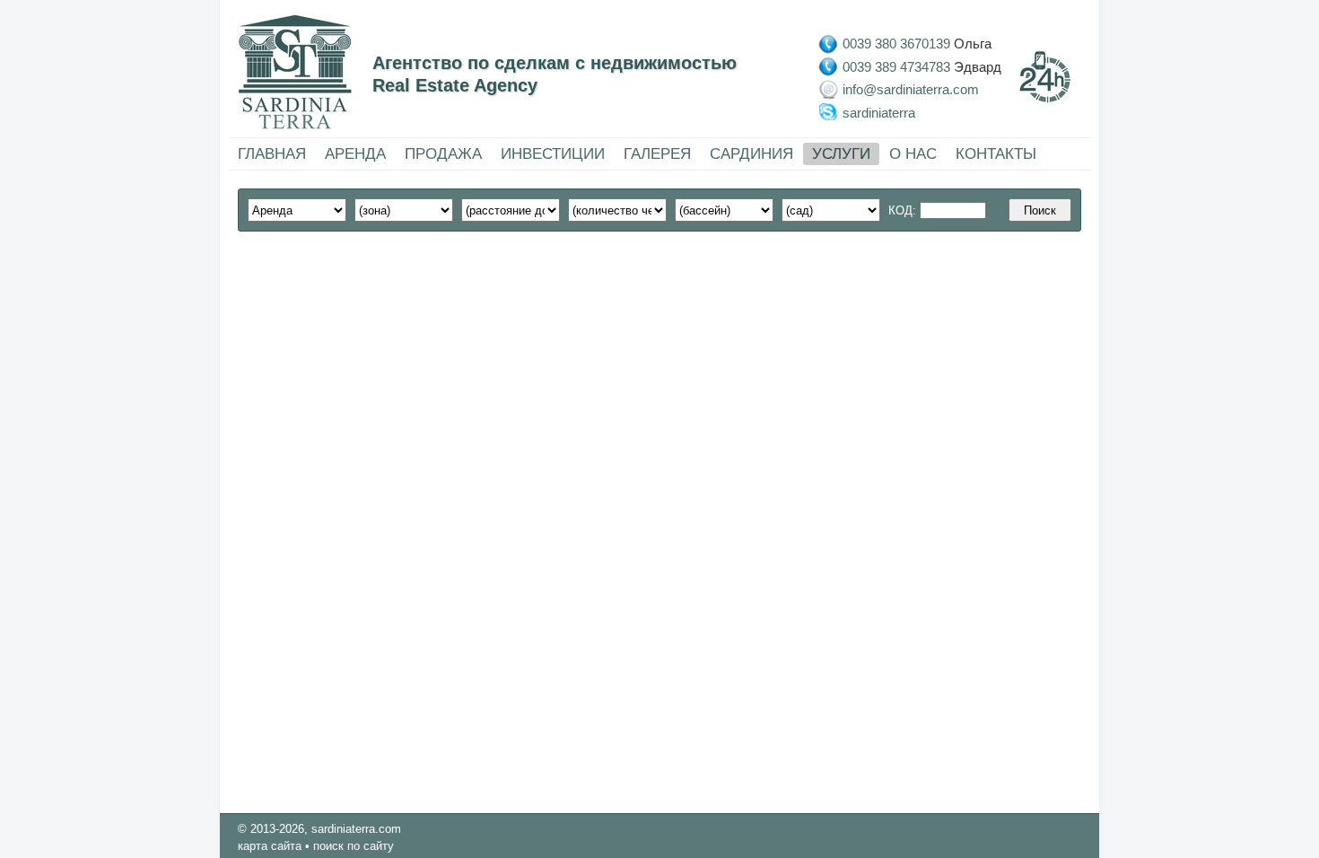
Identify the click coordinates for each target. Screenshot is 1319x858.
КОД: (904, 210)
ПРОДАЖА (443, 153)
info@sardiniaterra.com (911, 89)
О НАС (913, 153)
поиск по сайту (353, 846)
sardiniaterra (879, 111)
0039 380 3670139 (896, 43)
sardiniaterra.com (356, 829)
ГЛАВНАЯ (272, 153)
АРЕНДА (355, 153)
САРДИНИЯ (751, 153)
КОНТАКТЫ (996, 153)
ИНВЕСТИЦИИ (553, 153)
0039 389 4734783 (896, 66)
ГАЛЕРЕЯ (657, 153)
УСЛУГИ (841, 153)
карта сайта (269, 846)
